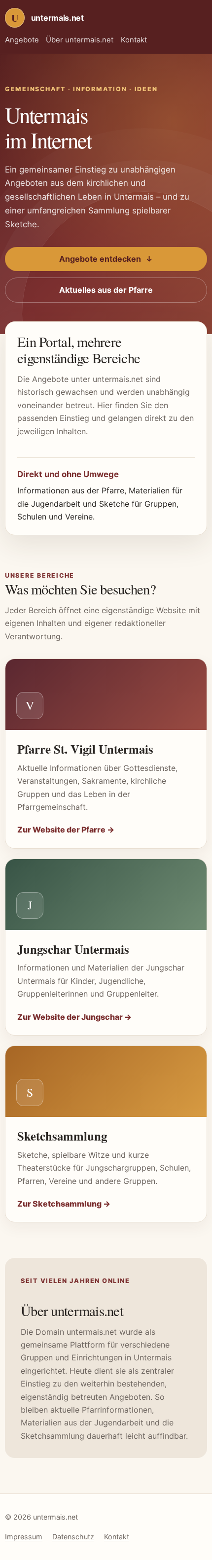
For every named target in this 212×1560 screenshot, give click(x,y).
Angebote (22, 39)
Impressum (23, 1536)
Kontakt (134, 39)
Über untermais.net (79, 39)
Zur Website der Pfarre (65, 829)
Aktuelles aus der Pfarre (106, 290)
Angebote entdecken (106, 259)
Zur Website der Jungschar (74, 1017)
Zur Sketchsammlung (63, 1204)
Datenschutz (73, 1536)
